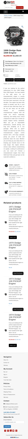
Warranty (6, 397)
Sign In (5, 374)
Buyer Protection (17, 75)
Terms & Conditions (8, 389)
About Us (6, 359)
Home (6, 15)
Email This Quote (18, 273)
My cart (5, 371)
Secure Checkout (6, 75)
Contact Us (6, 362)
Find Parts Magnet (19, 7)
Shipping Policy (7, 391)
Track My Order (7, 380)
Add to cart (9, 79)
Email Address (8, 419)
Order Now (14, 5)
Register (6, 377)
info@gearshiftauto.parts (11, 403)
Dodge (10, 15)
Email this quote (19, 79)
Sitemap (6, 365)
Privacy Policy (7, 386)
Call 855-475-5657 (9, 412)
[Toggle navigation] (6, 11)
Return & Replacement (9, 394)
